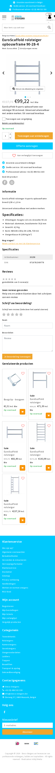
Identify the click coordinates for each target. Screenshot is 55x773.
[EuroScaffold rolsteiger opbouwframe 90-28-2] (14, 432)
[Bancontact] (36, 744)
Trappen (6, 660)
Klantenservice (9, 568)
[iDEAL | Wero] (18, 744)
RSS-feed (6, 591)
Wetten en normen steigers (15, 587)
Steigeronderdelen (11, 652)
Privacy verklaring (10, 579)
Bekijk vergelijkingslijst (13, 123)
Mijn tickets (7, 614)
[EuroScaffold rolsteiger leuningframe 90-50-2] (40, 379)
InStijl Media (37, 759)
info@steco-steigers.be (16, 693)
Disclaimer (7, 571)
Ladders (6, 656)
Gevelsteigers (9, 648)
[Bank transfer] (27, 744)
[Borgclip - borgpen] (14, 379)
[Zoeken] (49, 27)
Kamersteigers (9, 644)
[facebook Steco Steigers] (4, 712)
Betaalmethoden (10, 556)
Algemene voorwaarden (13, 552)
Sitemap (6, 575)
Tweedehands (8, 636)
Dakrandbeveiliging (11, 672)
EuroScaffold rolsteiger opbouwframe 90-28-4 (32, 36)
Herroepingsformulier (12, 564)
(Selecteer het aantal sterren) (25, 309)
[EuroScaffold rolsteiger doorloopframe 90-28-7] (14, 484)
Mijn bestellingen (10, 610)
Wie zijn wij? (7, 548)
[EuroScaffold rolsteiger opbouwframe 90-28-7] (40, 432)
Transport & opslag (11, 668)
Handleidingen (9, 583)
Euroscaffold (12, 48)
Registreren (7, 606)
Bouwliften (7, 664)
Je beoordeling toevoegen (17, 356)
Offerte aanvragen (27, 146)
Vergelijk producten (11, 622)
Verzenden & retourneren (14, 560)
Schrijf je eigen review (28, 48)
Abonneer (27, 731)
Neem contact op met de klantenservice (21, 243)
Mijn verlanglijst (9, 618)
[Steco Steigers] (18, 17)
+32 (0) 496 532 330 (13, 690)
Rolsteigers (7, 640)
